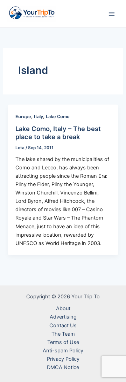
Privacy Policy (63, 359)
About (63, 308)
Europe (23, 116)
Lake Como (58, 116)
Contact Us (63, 325)
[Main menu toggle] (111, 14)
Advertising (63, 317)
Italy (38, 116)
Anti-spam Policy (63, 350)
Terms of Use (63, 342)
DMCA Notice (63, 367)
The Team (63, 334)
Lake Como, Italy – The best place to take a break (58, 133)
